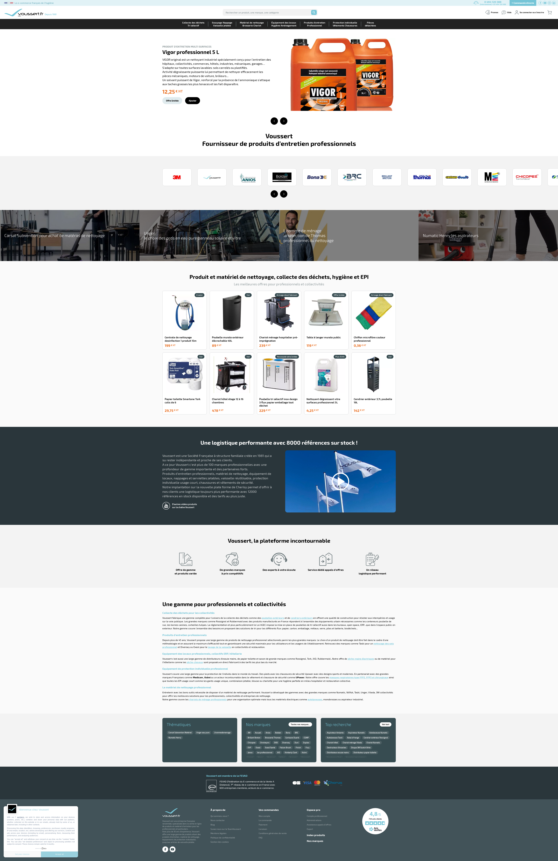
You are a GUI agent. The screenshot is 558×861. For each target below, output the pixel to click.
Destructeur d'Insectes (336, 747)
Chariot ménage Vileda (352, 742)
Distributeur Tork (334, 757)
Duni (296, 742)
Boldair (278, 733)
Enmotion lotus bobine (355, 757)
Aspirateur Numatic (356, 733)
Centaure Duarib (292, 737)
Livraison (263, 829)
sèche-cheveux (195, 662)
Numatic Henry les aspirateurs (450, 235)
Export (310, 829)
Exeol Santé (270, 747)
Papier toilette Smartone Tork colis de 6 (182, 400)
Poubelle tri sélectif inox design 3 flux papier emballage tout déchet (278, 402)
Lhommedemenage (222, 732)
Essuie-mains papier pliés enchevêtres (210, 56)
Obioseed (305, 757)
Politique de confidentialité (223, 837)
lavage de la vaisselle (219, 647)
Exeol (258, 747)
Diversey (286, 742)
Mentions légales (218, 833)
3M (249, 733)
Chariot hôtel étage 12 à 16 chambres (227, 400)
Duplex (306, 742)
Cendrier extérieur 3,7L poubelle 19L (373, 400)
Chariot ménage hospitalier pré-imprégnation (278, 339)
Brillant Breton (254, 737)
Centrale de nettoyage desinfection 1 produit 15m (181, 339)
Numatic (293, 757)
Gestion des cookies (220, 842)
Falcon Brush (285, 747)
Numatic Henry (174, 737)
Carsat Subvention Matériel (180, 732)
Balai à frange (353, 737)
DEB (276, 742)
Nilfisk (282, 757)
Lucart (250, 757)
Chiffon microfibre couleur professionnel (369, 339)
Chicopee (251, 742)
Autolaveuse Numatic (378, 733)
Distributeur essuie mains (338, 752)
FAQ (260, 837)
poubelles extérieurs (273, 617)
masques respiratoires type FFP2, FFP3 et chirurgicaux (358, 677)
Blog (213, 824)
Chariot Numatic (373, 742)
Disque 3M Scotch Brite (361, 747)
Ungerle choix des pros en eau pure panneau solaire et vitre (192, 235)
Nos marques (315, 840)
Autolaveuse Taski (335, 737)
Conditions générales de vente (273, 833)
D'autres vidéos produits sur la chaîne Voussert (184, 506)
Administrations (314, 820)
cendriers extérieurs (302, 617)
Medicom (271, 757)
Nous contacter (218, 820)
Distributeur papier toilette (364, 752)
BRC (296, 733)
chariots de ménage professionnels (208, 699)
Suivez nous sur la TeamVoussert (226, 829)
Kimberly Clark (291, 752)
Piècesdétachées (370, 24)
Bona (288, 733)
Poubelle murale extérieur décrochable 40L (227, 339)
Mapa (260, 757)
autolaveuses (315, 699)
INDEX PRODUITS (316, 835)
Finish (298, 747)
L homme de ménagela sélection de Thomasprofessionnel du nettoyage (308, 235)
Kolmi (304, 752)
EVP (249, 747)
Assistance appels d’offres (319, 824)
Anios (268, 733)
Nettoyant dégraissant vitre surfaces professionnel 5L (323, 400)
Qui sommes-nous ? (220, 816)
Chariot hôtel (332, 742)
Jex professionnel (264, 752)
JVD (278, 752)
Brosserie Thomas (273, 737)
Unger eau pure (202, 732)
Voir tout (385, 724)
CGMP (306, 737)
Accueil (258, 733)
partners (20, 817)
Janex (250, 752)
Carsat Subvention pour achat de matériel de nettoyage (54, 235)
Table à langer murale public (323, 337)
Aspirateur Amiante (335, 733)
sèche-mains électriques (361, 658)
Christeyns (264, 742)
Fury (307, 747)
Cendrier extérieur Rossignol (376, 737)
